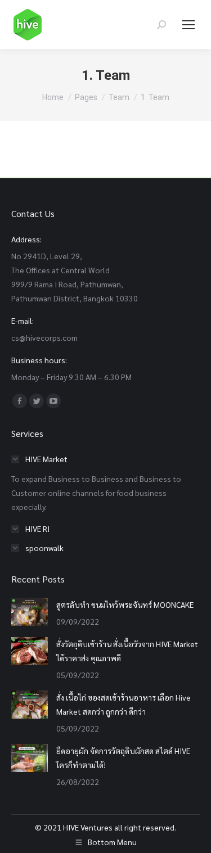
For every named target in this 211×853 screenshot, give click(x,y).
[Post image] (29, 612)
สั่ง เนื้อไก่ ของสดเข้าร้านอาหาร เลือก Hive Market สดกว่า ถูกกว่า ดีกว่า (123, 704)
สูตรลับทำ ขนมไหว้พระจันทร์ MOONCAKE (125, 604)
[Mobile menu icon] (188, 24)
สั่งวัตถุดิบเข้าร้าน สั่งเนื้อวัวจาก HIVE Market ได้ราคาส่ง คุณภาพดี (127, 651)
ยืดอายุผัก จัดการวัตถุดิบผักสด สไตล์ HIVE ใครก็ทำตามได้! (123, 758)
